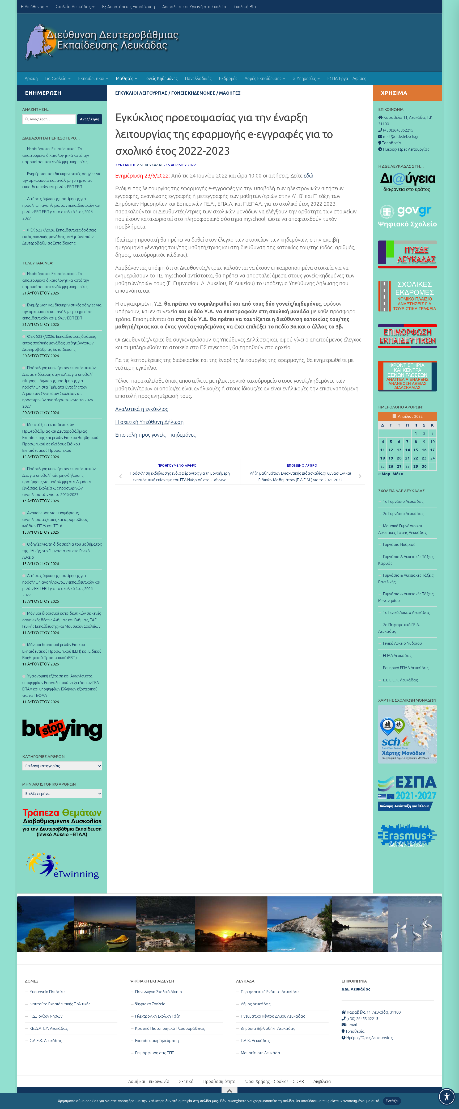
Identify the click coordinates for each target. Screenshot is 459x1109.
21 (407, 458)
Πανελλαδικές (198, 78)
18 (382, 458)
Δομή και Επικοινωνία (148, 1081)
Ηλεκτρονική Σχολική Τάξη (157, 1016)
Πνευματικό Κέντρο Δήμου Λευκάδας (273, 1016)
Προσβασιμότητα (219, 1081)
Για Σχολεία (56, 78)
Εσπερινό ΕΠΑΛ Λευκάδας (405, 667)
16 (424, 450)
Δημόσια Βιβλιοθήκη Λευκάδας (268, 1028)
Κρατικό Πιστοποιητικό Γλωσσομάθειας (170, 1028)
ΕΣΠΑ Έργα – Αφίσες (346, 78)
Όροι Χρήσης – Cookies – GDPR (274, 1081)
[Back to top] (229, 1091)
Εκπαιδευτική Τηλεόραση (157, 1040)
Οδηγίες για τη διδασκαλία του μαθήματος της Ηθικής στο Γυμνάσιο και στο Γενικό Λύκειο (62, 550)
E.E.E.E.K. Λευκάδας (400, 680)
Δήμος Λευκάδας (255, 1004)
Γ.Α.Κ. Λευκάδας (255, 1040)
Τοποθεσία (355, 1031)
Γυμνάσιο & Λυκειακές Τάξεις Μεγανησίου (406, 597)
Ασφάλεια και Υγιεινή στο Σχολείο (194, 6)
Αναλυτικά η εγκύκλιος (141, 409)
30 (424, 466)
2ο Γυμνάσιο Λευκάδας (403, 513)
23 (424, 458)
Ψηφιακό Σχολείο (150, 1004)
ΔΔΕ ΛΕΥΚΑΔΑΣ (150, 165)
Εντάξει (392, 1101)
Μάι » (398, 473)
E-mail (351, 1025)
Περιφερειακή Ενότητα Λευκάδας (270, 991)
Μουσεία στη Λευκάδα (260, 1053)
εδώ (308, 176)
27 (399, 466)
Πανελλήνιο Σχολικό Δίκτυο (158, 991)
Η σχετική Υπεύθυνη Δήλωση (149, 422)
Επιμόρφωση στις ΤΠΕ (154, 1053)
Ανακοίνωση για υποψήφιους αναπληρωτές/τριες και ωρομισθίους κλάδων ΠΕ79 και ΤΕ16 (55, 519)
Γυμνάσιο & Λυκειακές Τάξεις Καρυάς (406, 560)
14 (407, 450)
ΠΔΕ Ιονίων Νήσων (46, 1016)
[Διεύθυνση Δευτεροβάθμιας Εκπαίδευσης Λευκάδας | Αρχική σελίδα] (102, 42)
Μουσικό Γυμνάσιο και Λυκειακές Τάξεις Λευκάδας (402, 529)
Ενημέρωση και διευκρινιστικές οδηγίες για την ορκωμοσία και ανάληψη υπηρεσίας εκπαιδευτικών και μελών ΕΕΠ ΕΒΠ (62, 180)
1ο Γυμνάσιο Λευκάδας (403, 501)
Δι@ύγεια (322, 1081)
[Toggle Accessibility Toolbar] (447, 1097)
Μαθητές (124, 78)
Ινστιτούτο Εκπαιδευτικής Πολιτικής (60, 1004)
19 (390, 458)
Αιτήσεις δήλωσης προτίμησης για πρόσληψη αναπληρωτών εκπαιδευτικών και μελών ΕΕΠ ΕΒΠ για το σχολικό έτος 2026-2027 (61, 208)
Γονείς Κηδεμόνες (160, 78)
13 (399, 450)
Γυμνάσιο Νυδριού (399, 544)
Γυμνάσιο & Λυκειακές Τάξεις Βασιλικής (406, 578)
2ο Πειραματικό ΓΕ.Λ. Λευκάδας (399, 628)
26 (390, 466)
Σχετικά (186, 1081)
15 (415, 450)
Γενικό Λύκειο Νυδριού (402, 643)
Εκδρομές (228, 78)
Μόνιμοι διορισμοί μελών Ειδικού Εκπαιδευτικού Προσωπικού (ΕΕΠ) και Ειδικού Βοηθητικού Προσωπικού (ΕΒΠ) (61, 651)
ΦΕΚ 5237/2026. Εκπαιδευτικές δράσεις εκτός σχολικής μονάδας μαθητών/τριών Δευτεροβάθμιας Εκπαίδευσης (59, 236)
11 (382, 450)
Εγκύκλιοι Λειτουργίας (141, 93)
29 (415, 466)
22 (415, 458)
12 (390, 450)
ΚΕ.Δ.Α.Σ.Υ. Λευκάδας (49, 1028)
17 (432, 450)
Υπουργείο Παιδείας (47, 991)
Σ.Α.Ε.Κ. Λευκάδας (46, 1040)
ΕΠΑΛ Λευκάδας (397, 655)
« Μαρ (384, 473)
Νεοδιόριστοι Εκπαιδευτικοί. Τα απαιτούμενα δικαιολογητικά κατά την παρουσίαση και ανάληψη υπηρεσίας (55, 155)
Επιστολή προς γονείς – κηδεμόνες (155, 435)
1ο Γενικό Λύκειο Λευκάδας (406, 612)
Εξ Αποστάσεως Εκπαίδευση (128, 6)
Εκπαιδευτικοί (91, 78)
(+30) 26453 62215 (362, 1018)
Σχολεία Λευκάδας (73, 6)
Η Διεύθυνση (32, 6)
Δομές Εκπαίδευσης (263, 78)
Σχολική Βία (244, 6)
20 (399, 458)
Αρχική (31, 78)
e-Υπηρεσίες (304, 78)
